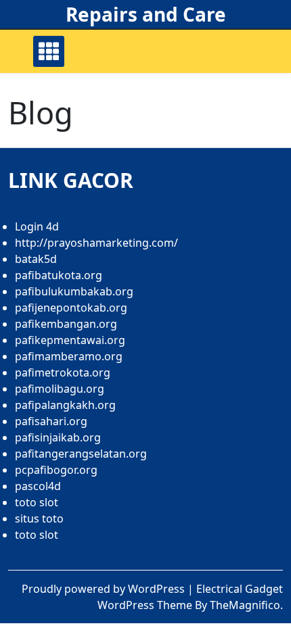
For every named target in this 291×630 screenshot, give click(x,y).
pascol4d (38, 486)
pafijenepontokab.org (71, 307)
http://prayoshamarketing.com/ (96, 242)
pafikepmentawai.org (70, 340)
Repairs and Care (146, 14)
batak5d (36, 258)
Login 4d (37, 226)
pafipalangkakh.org (65, 404)
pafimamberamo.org (68, 356)
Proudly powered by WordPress (104, 588)
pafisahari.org (51, 421)
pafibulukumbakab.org (74, 291)
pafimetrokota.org (62, 372)
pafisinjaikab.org (58, 437)
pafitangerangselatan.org (81, 453)
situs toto (39, 518)
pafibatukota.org (58, 275)
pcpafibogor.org (56, 469)
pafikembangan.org (66, 323)
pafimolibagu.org (59, 388)
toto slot (36, 502)
